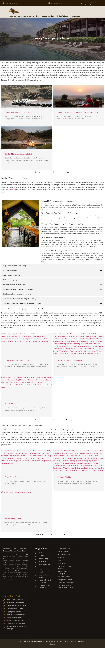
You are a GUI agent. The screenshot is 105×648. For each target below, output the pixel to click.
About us (12, 16)
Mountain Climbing (64, 477)
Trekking (36, 16)
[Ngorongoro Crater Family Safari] (78, 344)
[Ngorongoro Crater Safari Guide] (26, 344)
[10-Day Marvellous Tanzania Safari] (26, 137)
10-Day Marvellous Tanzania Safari (18, 154)
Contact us (76, 16)
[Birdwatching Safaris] (26, 502)
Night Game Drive (12, 477)
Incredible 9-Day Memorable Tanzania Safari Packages (77, 112)
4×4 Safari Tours (63, 16)
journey (11, 189)
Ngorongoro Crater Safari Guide (17, 360)
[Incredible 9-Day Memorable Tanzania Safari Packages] (78, 96)
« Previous (37, 172)
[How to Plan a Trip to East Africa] (26, 387)
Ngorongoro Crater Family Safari (69, 360)
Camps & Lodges (48, 16)
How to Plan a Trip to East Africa (17, 404)
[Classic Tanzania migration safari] (26, 96)
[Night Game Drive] (26, 461)
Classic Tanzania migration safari (17, 112)
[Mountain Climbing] (78, 461)
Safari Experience (24, 16)
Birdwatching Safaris (13, 519)
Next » (68, 172)
